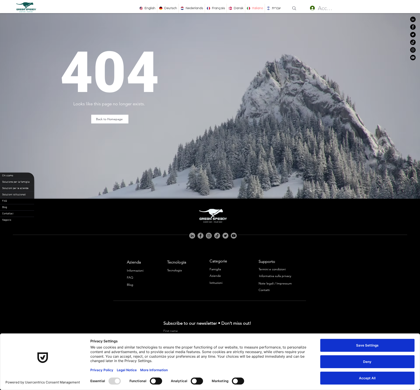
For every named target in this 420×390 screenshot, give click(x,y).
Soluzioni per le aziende (15, 188)
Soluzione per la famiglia (16, 182)
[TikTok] (413, 42)
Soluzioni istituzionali (14, 194)
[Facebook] (413, 27)
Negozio (6, 220)
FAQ (4, 201)
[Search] (294, 8)
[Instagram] (413, 50)
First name (170, 331)
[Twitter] (413, 34)
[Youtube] (234, 236)
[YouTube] (413, 57)
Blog (4, 207)
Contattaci (8, 213)
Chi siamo (7, 175)
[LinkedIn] (413, 19)
